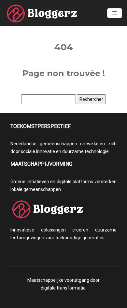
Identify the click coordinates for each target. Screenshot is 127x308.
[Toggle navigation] (114, 13)
